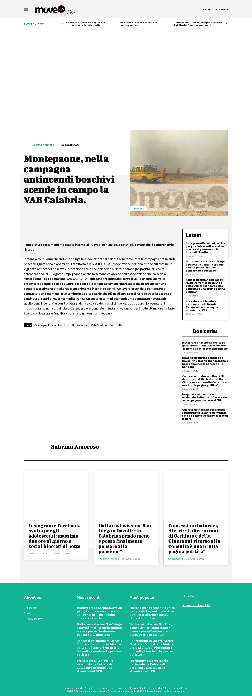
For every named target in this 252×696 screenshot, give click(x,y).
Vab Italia (116, 325)
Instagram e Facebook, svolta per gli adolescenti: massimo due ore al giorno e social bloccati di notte (205, 247)
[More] (118, 232)
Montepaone (80, 325)
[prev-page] (62, 24)
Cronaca (139, 208)
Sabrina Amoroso (43, 144)
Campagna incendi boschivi (51, 325)
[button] (205, 9)
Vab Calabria (99, 325)
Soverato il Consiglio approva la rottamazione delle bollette (85, 23)
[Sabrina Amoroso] (28, 144)
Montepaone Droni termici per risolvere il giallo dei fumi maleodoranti (197, 23)
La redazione (175, 558)
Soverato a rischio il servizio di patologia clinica (138, 23)
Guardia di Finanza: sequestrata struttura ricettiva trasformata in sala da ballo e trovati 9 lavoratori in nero (205, 414)
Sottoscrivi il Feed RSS (196, 605)
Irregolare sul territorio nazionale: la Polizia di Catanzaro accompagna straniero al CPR (202, 305)
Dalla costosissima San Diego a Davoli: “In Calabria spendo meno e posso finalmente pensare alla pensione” (205, 266)
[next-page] (227, 24)
